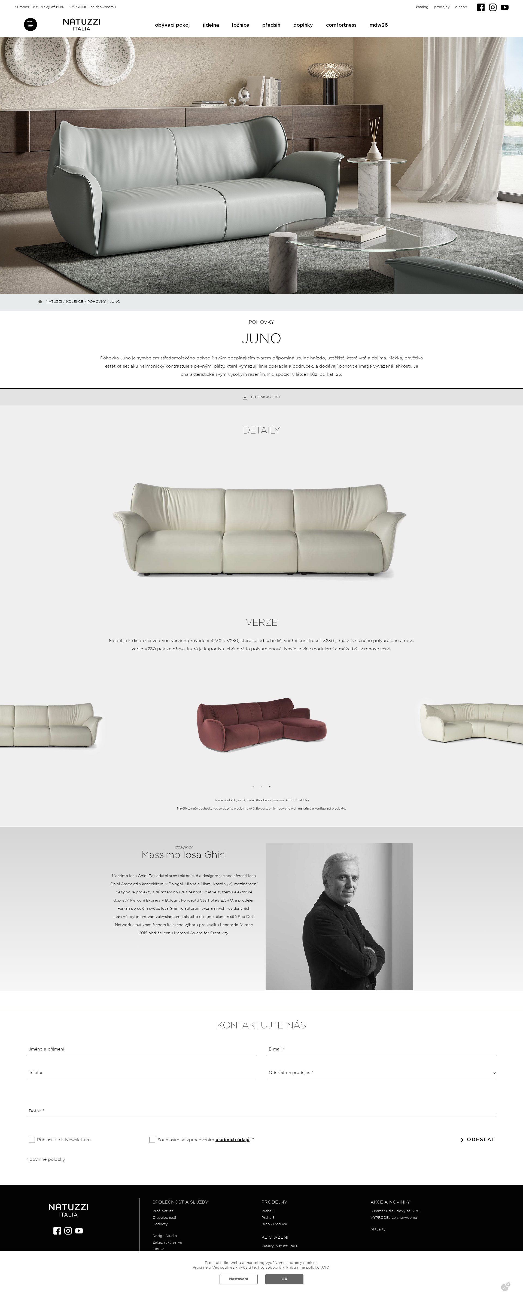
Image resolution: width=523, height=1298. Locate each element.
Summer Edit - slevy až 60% (39, 7)
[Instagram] (492, 7)
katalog (422, 7)
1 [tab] (253, 786)
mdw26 (379, 25)
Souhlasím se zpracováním (205, 1140)
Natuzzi (54, 302)
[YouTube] (504, 7)
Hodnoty (160, 1224)
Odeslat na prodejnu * (291, 1073)
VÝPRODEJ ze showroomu (92, 7)
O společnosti (164, 1218)
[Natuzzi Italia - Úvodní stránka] (82, 24)
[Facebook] (480, 7)
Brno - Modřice (274, 1224)
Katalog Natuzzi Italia (279, 1246)
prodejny (442, 7)
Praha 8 (268, 1218)
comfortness (341, 25)
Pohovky (96, 302)
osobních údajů (232, 1140)
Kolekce (74, 302)
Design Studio (165, 1236)
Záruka (158, 1249)
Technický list (265, 397)
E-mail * (277, 1049)
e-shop (461, 7)
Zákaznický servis (168, 1242)
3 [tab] (269, 786)
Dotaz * (36, 1111)
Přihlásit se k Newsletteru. (64, 1140)
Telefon (36, 1073)
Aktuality (378, 1229)
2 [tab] (261, 786)
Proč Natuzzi (163, 1211)
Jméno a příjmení (46, 1049)
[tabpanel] (262, 728)
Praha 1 (267, 1211)
